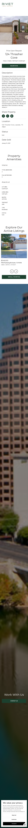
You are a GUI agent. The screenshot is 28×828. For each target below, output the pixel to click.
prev (12, 271)
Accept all (14, 823)
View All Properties (14, 277)
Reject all (14, 815)
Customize (14, 819)
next (16, 271)
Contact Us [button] (14, 701)
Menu (25, 4)
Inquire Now (14, 65)
